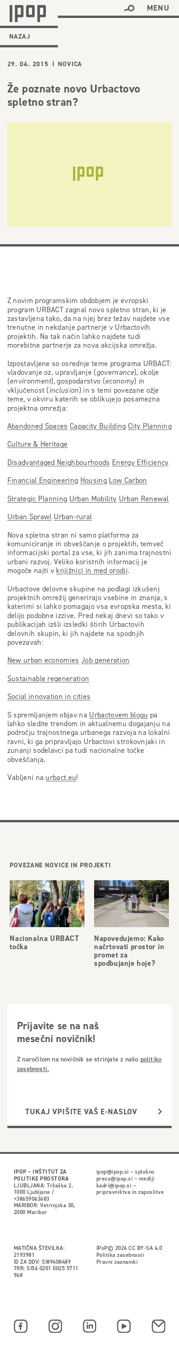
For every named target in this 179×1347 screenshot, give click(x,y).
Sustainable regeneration (48, 678)
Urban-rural (73, 516)
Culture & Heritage (37, 444)
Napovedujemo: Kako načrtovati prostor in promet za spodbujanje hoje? (129, 951)
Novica (70, 64)
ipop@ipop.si (112, 1171)
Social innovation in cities (49, 696)
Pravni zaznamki (117, 1261)
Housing (93, 480)
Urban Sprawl (29, 516)
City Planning (150, 426)
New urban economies (43, 660)
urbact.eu (60, 777)
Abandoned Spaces (37, 426)
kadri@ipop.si (113, 1185)
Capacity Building (98, 426)
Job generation (105, 660)
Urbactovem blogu (118, 714)
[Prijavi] (160, 1111)
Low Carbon (128, 480)
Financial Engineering (42, 480)
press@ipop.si (114, 1178)
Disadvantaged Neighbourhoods (58, 462)
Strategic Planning (37, 498)
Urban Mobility (93, 498)
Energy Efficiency (140, 462)
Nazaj (19, 36)
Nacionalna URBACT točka (44, 942)
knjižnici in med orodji (91, 570)
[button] (129, 8)
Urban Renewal (144, 498)
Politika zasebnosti (120, 1254)
